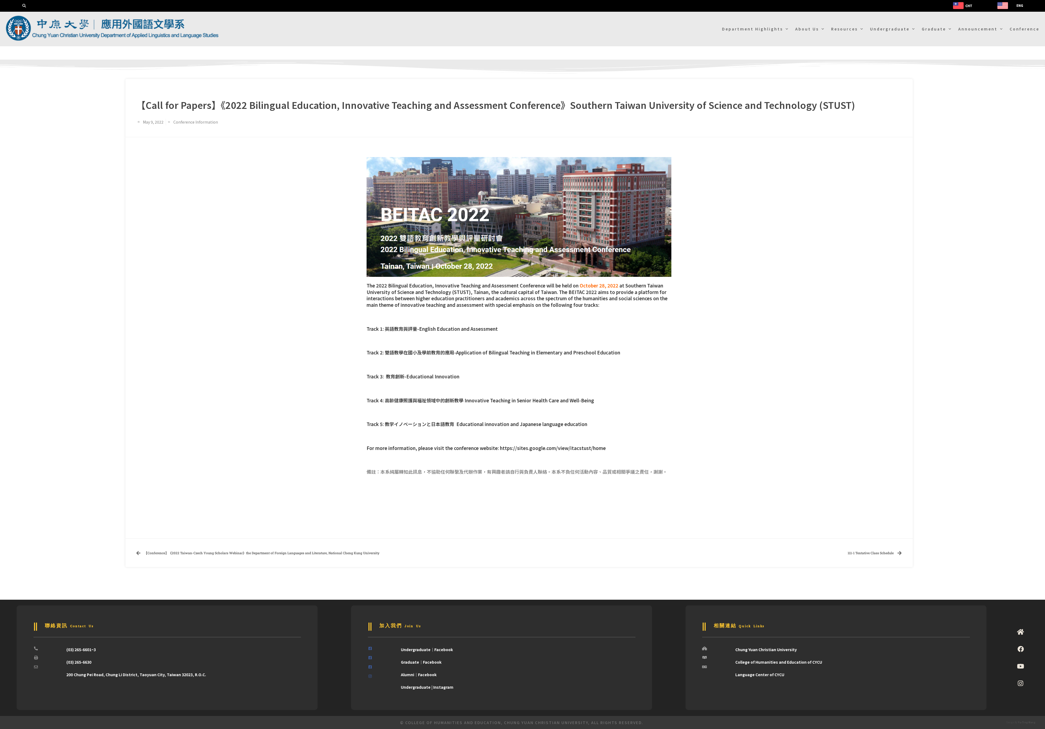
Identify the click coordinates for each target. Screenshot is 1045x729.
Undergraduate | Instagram (427, 687)
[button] (24, 6)
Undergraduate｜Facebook (427, 649)
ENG (1019, 5)
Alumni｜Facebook (419, 674)
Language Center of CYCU (759, 674)
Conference (1024, 29)
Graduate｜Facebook (421, 662)
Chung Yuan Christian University (766, 649)
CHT (968, 5)
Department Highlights (752, 29)
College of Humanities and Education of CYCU (778, 662)
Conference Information (195, 122)
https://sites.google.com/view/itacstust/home (553, 448)
